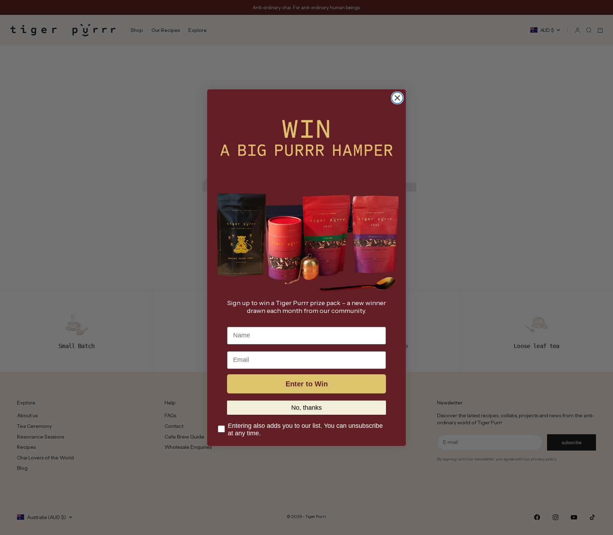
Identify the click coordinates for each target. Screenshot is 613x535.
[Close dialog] (397, 98)
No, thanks (306, 407)
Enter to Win (307, 383)
